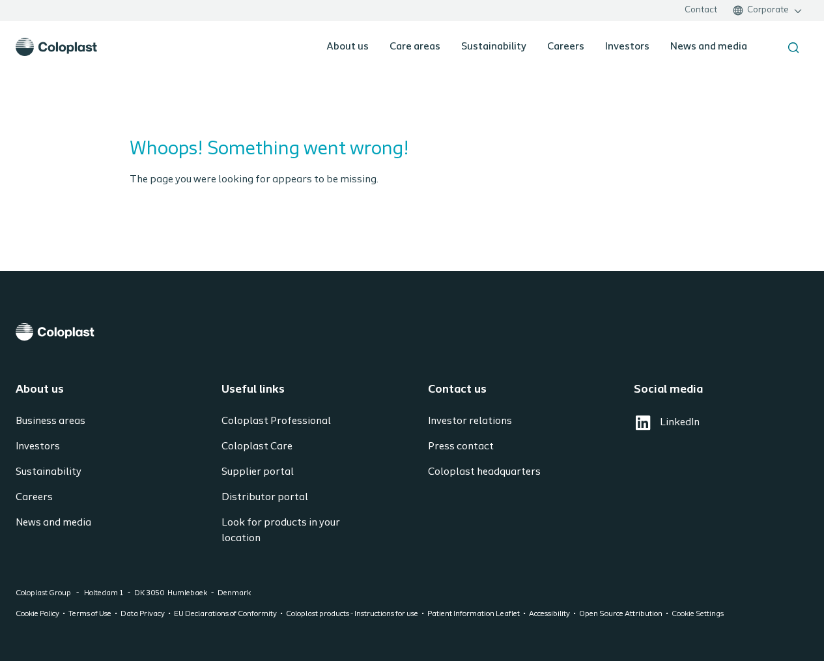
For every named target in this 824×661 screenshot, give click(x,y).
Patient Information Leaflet (473, 614)
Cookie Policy (37, 614)
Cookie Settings (698, 614)
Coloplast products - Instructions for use (352, 614)
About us (347, 47)
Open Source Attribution (620, 614)
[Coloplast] (412, 332)
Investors (627, 47)
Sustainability (493, 47)
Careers (565, 47)
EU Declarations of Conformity (225, 614)
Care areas (415, 47)
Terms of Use (89, 614)
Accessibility (549, 614)
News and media (708, 47)
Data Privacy (143, 614)
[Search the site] (793, 48)
